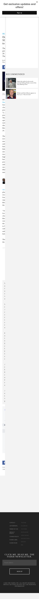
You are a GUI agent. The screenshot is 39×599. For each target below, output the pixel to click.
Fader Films (13, 543)
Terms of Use (14, 529)
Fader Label (14, 539)
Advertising (14, 526)
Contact (12, 522)
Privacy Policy (12, 533)
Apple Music (25, 535)
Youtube (24, 529)
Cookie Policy (14, 536)
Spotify (23, 541)
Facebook (24, 526)
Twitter (23, 522)
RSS (22, 545)
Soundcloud (25, 538)
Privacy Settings (9, 584)
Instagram (24, 532)
